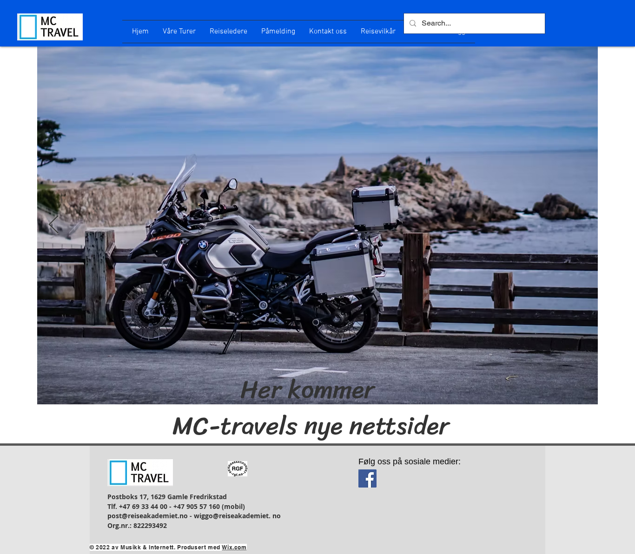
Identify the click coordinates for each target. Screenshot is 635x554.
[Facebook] (367, 478)
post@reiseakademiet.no (147, 515)
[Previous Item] (54, 225)
